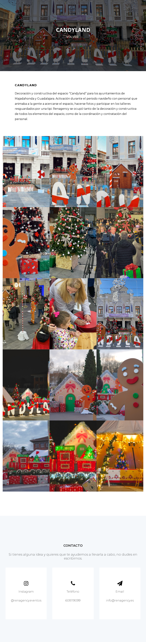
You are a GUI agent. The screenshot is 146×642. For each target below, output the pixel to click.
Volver (72, 37)
